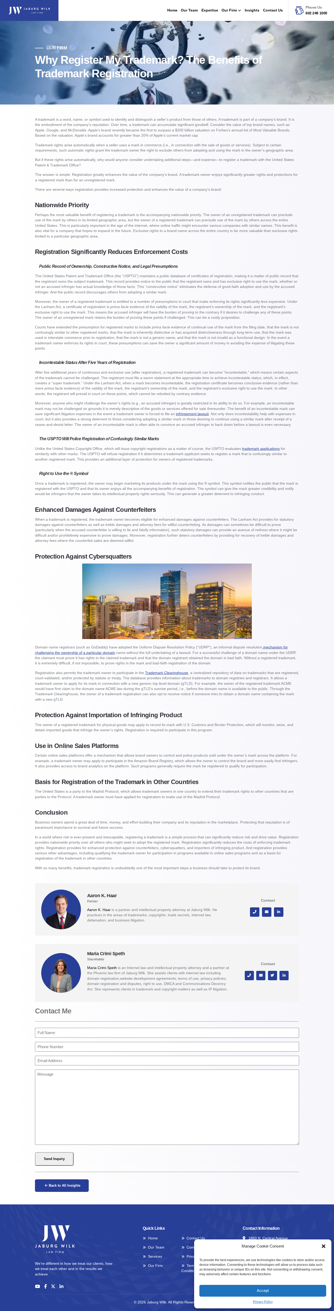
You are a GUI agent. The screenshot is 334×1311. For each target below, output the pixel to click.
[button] (323, 1246)
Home (172, 10)
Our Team (189, 10)
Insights (252, 10)
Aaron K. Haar (99, 910)
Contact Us (273, 10)
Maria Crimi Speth (102, 968)
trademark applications (261, 449)
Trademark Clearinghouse (166, 673)
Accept (263, 1290)
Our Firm (229, 10)
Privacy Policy (263, 1302)
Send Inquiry (54, 1159)
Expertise (209, 10)
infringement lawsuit (192, 414)
